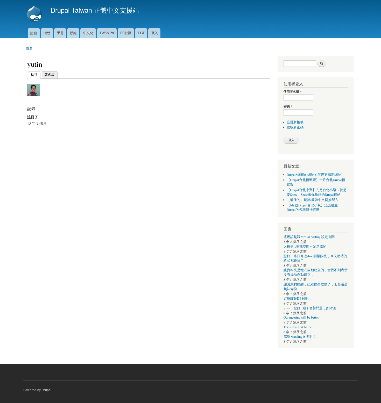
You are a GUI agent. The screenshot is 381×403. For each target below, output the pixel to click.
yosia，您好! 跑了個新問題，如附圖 (310, 308)
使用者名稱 (292, 92)
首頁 (29, 48)
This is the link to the (298, 327)
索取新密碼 (295, 127)
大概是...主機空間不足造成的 (305, 246)
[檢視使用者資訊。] (33, 98)
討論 (33, 32)
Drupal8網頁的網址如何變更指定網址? (315, 174)
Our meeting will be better (301, 317)
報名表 (50, 74)
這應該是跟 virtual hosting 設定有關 (309, 237)
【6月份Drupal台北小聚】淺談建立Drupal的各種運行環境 (312, 207)
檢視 (34, 74)
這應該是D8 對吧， (298, 298)
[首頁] (35, 14)
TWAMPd (107, 32)
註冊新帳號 (295, 122)
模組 (73, 32)
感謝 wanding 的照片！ (300, 336)
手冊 (60, 32)
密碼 (288, 106)
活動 (47, 32)
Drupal (46, 389)
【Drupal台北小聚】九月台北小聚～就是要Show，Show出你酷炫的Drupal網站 (316, 192)
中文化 (88, 32)
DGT (141, 32)
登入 (154, 32)
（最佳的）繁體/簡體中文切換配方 (312, 200)
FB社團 (125, 32)
